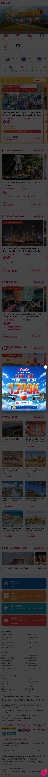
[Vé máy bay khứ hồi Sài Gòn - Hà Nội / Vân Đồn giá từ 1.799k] (24, 388)
